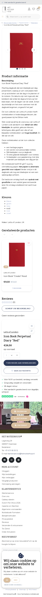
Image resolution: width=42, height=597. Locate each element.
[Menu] (2, 16)
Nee (15, 580)
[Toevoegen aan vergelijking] (31, 330)
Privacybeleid (11, 589)
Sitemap (22, 589)
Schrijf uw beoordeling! (17, 309)
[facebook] (4, 460)
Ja (7, 580)
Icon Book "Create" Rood (15, 276)
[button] (31, 326)
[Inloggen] (29, 9)
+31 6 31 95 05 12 (11, 450)
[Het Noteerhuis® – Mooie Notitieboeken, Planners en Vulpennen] (12, 9)
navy (8, 206)
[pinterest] (18, 460)
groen (8, 204)
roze (8, 211)
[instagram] (11, 460)
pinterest (22, 425)
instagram (21, 418)
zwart (8, 213)
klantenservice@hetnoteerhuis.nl (21, 454)
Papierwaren (24, 23)
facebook (22, 411)
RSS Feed (32, 589)
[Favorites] (33, 9)
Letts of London (11, 332)
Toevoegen (16, 288)
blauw (8, 201)
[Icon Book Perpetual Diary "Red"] (21, 50)
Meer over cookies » (13, 585)
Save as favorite (22, 371)
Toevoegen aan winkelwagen (21, 363)
